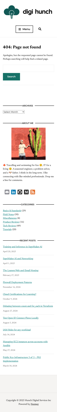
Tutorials (7, 229)
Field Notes (8, 214)
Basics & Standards (12, 211)
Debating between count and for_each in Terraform (28, 306)
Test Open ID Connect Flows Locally (21, 318)
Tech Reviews (9, 226)
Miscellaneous (10, 218)
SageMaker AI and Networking (18, 259)
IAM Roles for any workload (17, 330)
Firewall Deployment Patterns (17, 282)
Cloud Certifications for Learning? (19, 294)
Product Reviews (11, 222)
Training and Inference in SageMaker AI (22, 247)
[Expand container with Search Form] (39, 29)
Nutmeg (35, 404)
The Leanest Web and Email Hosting (20, 270)
